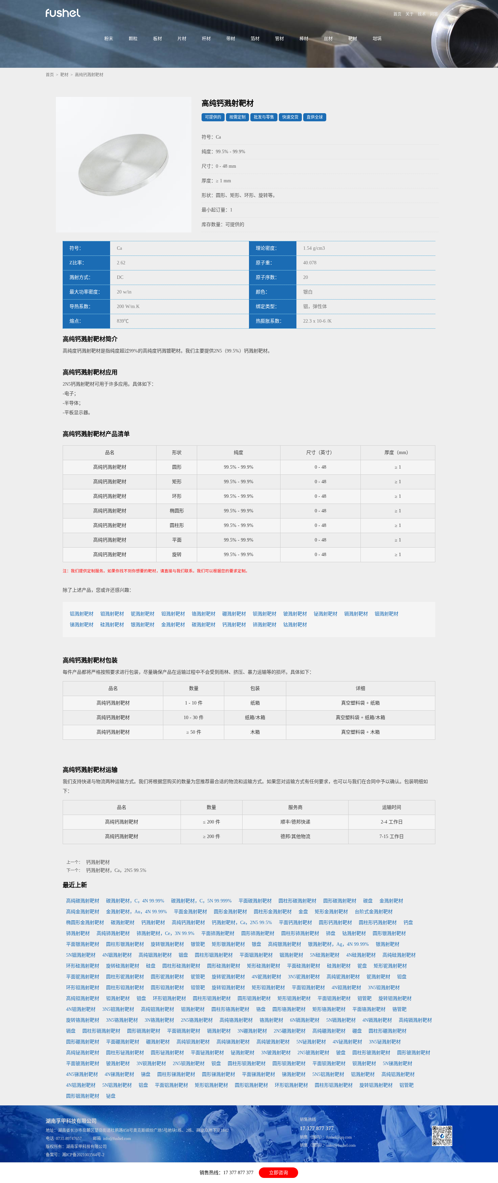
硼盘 (357, 1031)
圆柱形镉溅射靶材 (101, 1031)
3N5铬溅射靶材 (122, 1020)
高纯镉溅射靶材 (415, 1020)
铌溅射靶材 (142, 613)
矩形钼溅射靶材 (294, 998)
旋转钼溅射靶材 (395, 998)
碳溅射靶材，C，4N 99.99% (135, 900)
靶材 (352, 38)
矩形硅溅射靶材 (263, 965)
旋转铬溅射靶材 (82, 1020)
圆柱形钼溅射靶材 (212, 998)
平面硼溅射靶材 (122, 1041)
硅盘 (150, 965)
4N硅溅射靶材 (361, 955)
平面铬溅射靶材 (369, 1009)
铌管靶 (198, 976)
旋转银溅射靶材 (167, 944)
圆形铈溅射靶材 (257, 933)
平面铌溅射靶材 (82, 976)
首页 (397, 14)
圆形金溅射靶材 (230, 911)
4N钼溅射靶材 (81, 1009)
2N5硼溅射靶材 (290, 1031)
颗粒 (133, 38)
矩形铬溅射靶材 (329, 1009)
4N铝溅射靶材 (81, 1085)
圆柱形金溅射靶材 (273, 911)
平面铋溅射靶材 (207, 1052)
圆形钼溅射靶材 (254, 998)
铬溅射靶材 (203, 613)
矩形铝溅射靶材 (211, 1085)
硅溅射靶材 (112, 624)
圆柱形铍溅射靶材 (371, 1052)
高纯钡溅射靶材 (193, 1041)
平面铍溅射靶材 (82, 1063)
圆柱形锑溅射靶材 (176, 1074)
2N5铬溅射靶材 (197, 1020)
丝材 (328, 38)
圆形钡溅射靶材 (289, 1063)
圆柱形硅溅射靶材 (181, 965)
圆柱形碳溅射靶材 (297, 900)
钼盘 (141, 998)
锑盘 (145, 1074)
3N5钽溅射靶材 (384, 987)
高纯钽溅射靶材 (82, 998)
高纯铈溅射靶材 (113, 933)
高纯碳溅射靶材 (82, 900)
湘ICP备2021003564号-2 (83, 1155)
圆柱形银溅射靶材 (125, 944)
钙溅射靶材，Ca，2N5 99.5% (116, 870)
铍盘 (341, 1052)
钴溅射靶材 (295, 624)
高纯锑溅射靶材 (233, 1041)
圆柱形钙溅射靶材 (378, 922)
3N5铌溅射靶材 (304, 976)
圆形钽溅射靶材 (167, 987)
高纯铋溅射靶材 (82, 1052)
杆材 (206, 38)
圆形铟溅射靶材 (82, 1096)
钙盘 (408, 922)
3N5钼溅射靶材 (118, 1009)
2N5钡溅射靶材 (189, 1063)
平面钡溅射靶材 (329, 1063)
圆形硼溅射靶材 (82, 1041)
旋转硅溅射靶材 (122, 965)
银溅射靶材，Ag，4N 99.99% (338, 944)
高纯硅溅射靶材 (399, 955)
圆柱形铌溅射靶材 (125, 976)
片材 (182, 38)
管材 (279, 38)
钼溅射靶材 (112, 613)
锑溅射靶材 (82, 624)
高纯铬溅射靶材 (236, 1020)
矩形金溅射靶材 (331, 911)
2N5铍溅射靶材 (313, 1052)
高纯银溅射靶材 (284, 944)
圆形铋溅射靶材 (167, 1052)
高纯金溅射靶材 (82, 911)
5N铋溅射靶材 (311, 1041)
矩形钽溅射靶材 (268, 987)
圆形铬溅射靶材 (289, 1009)
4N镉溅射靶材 (377, 1020)
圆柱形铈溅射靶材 (300, 933)
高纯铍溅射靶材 (273, 1041)
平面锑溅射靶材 (258, 1074)
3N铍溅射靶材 (276, 1052)
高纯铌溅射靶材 (343, 976)
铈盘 (330, 933)
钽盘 (402, 976)
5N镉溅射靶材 (341, 1020)
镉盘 (71, 1031)
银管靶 (198, 944)
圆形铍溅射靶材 (413, 1052)
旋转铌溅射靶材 (228, 976)
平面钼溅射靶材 (334, 998)
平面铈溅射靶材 (217, 933)
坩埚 (377, 38)
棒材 (303, 38)
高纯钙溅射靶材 (188, 922)
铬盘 (261, 1009)
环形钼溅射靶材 (169, 998)
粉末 (108, 38)
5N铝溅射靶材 (117, 1085)
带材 (230, 38)
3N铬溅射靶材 (159, 1020)
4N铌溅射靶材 (266, 976)
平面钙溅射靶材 (295, 922)
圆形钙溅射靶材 (335, 922)
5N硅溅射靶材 (324, 955)
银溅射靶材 (142, 624)
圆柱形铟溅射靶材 (214, 955)
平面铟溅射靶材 (256, 955)
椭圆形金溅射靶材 (85, 922)
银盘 (256, 944)
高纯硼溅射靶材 (329, 1031)
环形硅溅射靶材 (82, 965)
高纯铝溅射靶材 (398, 1074)
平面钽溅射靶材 (308, 987)
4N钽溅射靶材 (346, 987)
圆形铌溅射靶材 (167, 976)
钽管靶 (198, 987)
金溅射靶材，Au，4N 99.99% (136, 911)
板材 (157, 38)
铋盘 (111, 1096)
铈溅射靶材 (264, 624)
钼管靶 (364, 998)
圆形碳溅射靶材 (339, 900)
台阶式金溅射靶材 (374, 911)
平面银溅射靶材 (82, 944)
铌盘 (362, 965)
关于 (410, 14)
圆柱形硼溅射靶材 (388, 1031)
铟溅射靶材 (386, 613)
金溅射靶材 (173, 624)
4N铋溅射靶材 (347, 1041)
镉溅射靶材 (356, 613)
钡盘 (216, 1063)
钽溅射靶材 (173, 613)
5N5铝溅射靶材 (328, 1074)
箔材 (255, 38)
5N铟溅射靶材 (81, 955)
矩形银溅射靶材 (228, 944)
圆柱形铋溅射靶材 (125, 1052)
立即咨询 (278, 1172)
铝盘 (143, 1085)
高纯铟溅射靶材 (155, 955)
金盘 (303, 911)
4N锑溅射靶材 (119, 1074)
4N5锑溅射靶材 (82, 1074)
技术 (422, 14)
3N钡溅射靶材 (151, 1063)
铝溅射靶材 (82, 613)
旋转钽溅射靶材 (228, 987)
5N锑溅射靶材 (397, 1063)
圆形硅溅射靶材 (223, 965)
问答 (434, 14)
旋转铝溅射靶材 (376, 1085)
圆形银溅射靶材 (389, 933)
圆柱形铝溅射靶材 (334, 1085)
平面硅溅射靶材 (303, 965)
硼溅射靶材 (234, 613)
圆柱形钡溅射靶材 (247, 1063)
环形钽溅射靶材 (82, 987)
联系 (446, 14)
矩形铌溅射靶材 (390, 965)
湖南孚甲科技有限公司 (86, 1146)
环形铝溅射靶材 (291, 1085)
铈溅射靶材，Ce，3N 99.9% (165, 933)
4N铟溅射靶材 (117, 955)
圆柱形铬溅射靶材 (230, 1009)
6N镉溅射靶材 (304, 1020)
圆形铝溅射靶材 (251, 1085)
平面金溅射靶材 (190, 911)
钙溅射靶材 (234, 624)
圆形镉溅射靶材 (143, 1031)
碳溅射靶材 (203, 624)
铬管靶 (399, 1009)
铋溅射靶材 (325, 613)
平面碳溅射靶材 (255, 900)
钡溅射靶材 (264, 613)
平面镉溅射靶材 (183, 1031)
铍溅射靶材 (295, 613)
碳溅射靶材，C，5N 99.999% (201, 900)
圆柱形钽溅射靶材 (125, 987)
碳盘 (368, 900)
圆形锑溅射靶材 (218, 1074)
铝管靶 (406, 1085)
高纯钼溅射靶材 (157, 1009)
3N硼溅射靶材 (252, 1031)
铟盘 (183, 955)
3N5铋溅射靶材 (385, 1041)
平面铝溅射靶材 (171, 1085)
